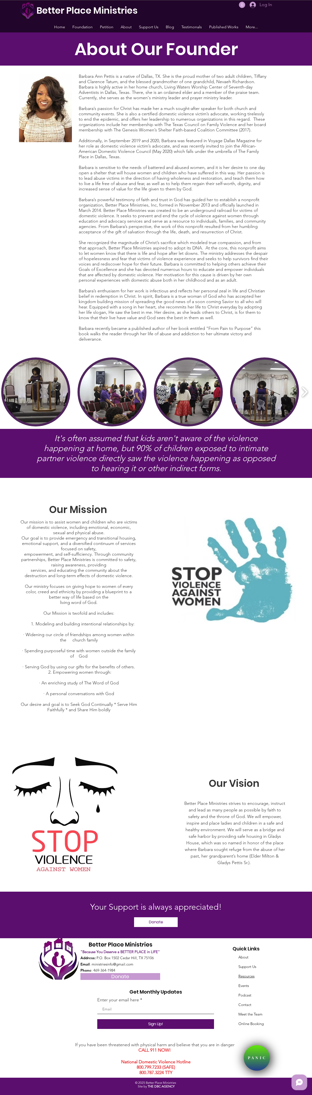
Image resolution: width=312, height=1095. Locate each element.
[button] (242, 5)
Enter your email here (118, 1000)
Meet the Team (250, 1014)
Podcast (244, 995)
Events (243, 985)
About (243, 957)
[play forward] (304, 392)
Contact (244, 1004)
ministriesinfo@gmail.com (112, 964)
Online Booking (251, 1023)
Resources (246, 976)
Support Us (247, 966)
